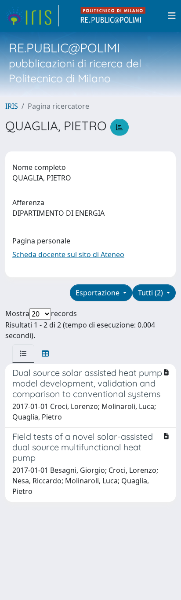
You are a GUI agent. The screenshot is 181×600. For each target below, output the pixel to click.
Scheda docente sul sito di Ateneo (68, 254)
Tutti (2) (151, 293)
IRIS (11, 106)
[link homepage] (32, 15)
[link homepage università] (113, 15)
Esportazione (98, 293)
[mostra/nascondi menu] (172, 15)
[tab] (23, 353)
